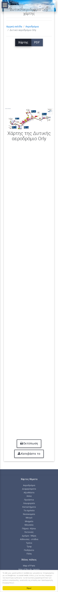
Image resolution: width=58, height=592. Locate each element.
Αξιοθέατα (29, 492)
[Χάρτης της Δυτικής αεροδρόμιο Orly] (29, 118)
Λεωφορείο (29, 503)
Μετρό (29, 517)
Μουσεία (29, 525)
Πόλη (29, 553)
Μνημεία (29, 521)
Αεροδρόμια (32, 26)
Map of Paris (29, 565)
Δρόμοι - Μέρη (29, 535)
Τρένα (29, 543)
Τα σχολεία (29, 510)
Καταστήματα (29, 507)
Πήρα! (29, 588)
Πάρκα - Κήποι (29, 528)
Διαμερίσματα (29, 488)
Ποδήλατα (29, 550)
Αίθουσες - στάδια (29, 539)
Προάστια (29, 499)
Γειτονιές (29, 532)
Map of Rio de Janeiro (29, 569)
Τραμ (29, 546)
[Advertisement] (29, 75)
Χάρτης (23, 42)
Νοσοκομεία (29, 514)
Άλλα (29, 496)
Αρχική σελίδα (14, 26)
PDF (37, 42)
